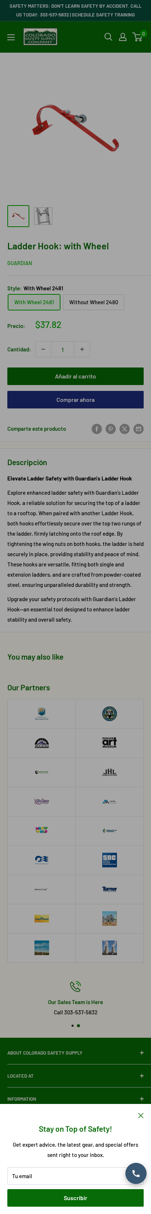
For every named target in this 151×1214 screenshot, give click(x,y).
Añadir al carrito (75, 376)
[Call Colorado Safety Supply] (136, 1173)
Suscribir (75, 1197)
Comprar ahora (75, 399)
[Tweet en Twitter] (124, 428)
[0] (137, 37)
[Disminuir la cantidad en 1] (43, 349)
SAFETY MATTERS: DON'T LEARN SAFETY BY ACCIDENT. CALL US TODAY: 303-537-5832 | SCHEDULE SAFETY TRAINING (75, 10)
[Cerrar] (141, 1115)
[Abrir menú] (11, 37)
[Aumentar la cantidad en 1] (82, 349)
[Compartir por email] (138, 428)
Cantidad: (19, 349)
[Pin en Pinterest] (111, 428)
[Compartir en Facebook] (97, 428)
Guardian (19, 263)
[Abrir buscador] (108, 37)
